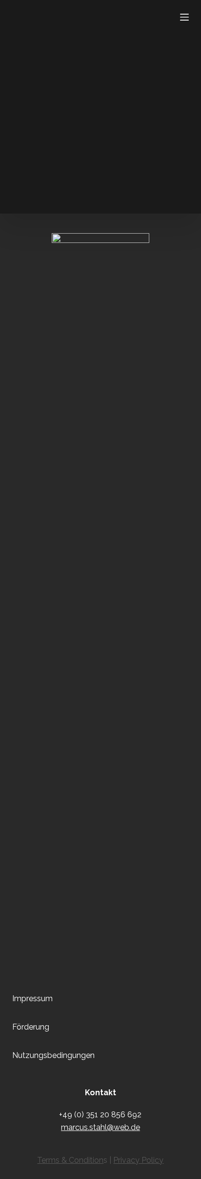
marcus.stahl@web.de (100, 1127)
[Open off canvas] (184, 17)
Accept (100, 1170)
